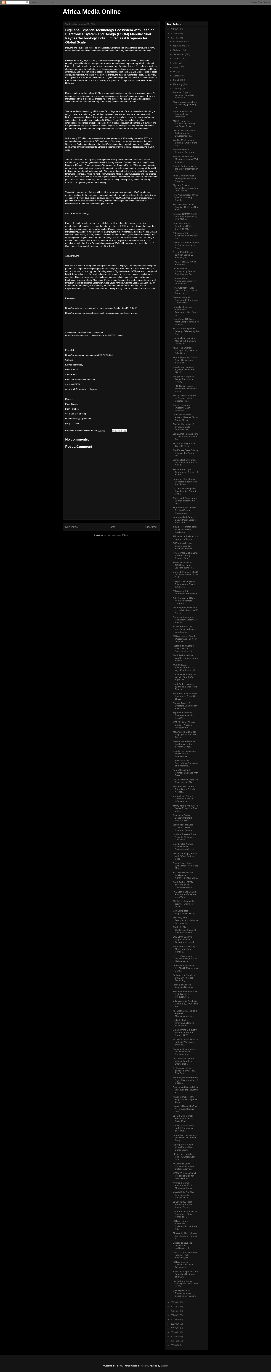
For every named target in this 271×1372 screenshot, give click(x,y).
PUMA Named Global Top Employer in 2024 (185, 781)
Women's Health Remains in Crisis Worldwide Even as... (185, 1042)
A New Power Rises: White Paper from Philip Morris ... (185, 866)
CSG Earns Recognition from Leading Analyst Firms (184, 491)
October (177, 50)
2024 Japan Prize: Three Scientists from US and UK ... (185, 236)
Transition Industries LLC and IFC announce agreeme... (185, 1128)
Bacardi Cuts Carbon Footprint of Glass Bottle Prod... (183, 1118)
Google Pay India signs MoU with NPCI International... (184, 754)
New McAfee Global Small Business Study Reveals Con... (185, 555)
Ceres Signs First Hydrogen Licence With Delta (185, 773)
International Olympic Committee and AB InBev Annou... (183, 799)
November (178, 45)
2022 (173, 1306)
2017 (173, 1328)
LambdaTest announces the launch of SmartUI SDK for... (185, 462)
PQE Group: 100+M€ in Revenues (184, 263)
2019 (173, 1319)
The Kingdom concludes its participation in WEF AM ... (185, 610)
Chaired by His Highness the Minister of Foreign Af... (185, 1236)
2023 (173, 1302)
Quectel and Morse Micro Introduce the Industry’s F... (185, 1090)
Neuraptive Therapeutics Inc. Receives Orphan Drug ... (185, 1138)
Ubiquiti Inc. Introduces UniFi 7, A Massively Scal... (184, 1157)
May (175, 71)
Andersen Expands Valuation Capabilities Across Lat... (184, 95)
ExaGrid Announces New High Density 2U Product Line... (185, 994)
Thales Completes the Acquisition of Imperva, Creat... (185, 1099)
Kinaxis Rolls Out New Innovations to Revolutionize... (183, 1195)
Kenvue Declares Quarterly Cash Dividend (181, 408)
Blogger (164, 1366)
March (176, 80)
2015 (173, 1336)
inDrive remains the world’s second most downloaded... (184, 629)
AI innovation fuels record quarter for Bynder (185, 537)
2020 (173, 1315)
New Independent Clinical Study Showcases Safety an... (185, 360)
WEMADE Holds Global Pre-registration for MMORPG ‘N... (184, 1176)
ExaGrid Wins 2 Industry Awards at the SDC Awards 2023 (185, 1032)
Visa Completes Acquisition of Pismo (184, 912)
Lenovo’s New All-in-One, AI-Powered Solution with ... (185, 1109)
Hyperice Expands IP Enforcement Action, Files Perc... (184, 715)
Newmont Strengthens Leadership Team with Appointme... (185, 482)
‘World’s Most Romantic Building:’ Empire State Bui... (185, 143)
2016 (173, 1332)
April (175, 75)
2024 (173, 37)
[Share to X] (119, 430)
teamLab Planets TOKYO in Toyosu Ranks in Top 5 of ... (185, 575)
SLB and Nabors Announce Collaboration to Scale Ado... (185, 1225)
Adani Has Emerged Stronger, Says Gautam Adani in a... (185, 350)
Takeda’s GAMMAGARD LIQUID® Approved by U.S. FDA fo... (185, 217)
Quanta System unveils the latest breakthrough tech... (185, 169)
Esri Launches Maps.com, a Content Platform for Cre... (185, 436)
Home (112, 527)
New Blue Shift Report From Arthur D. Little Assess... (184, 789)
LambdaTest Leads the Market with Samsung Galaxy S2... (185, 341)
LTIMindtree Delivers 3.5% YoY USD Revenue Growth (183, 827)
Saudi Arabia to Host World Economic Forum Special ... (185, 658)
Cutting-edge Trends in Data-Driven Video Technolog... (184, 978)
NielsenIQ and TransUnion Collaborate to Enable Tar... (186, 920)
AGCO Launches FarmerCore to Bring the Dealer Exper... (184, 124)
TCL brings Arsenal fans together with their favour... (184, 904)
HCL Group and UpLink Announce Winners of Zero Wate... (184, 894)
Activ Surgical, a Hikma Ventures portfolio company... (184, 601)
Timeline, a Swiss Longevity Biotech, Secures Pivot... (183, 818)
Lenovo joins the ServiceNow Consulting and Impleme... (185, 763)
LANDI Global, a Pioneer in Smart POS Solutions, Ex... (185, 1255)
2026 (173, 29)
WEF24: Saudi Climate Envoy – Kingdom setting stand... (184, 725)
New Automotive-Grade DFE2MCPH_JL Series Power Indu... (185, 290)
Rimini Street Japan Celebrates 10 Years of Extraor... (185, 472)
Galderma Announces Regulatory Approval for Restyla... (185, 620)
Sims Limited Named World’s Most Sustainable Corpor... (184, 846)
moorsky (144, 1366)
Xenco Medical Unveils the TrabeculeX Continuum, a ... (184, 1051)
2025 (173, 33)
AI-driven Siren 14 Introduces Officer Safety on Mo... (183, 226)
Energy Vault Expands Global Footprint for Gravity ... (183, 379)
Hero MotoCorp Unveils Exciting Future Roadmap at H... (184, 510)
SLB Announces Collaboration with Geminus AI (183, 1265)
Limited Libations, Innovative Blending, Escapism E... (184, 1023)
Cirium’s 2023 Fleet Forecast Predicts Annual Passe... (182, 1204)
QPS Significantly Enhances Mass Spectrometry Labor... (185, 1293)
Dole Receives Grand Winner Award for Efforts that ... (183, 1061)
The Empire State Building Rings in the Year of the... (186, 453)
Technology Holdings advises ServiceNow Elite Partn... (184, 1071)
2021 (173, 1311)
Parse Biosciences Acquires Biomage (183, 986)
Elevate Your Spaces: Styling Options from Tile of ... (184, 369)
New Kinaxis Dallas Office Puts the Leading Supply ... (185, 197)
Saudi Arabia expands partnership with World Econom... (185, 687)
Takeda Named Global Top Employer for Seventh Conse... (184, 744)
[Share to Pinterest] (125, 430)
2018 (173, 1324)
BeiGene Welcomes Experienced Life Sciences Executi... (183, 546)
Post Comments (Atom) (117, 535)
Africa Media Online (92, 11)
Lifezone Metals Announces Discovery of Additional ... (185, 281)
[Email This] (113, 430)
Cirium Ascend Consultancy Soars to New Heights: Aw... (184, 271)
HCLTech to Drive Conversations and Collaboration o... (183, 1166)
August (177, 58)
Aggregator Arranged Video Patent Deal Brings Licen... (183, 1147)
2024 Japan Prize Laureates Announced (185, 592)
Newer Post (71, 527)
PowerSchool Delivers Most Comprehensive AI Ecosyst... (186, 322)
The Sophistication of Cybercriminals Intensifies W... (183, 427)
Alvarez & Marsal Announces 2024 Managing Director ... (184, 1185)
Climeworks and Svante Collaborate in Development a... (184, 133)
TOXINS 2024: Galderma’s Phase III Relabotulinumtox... (184, 930)
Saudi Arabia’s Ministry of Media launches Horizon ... (185, 949)
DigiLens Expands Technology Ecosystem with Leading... (185, 188)
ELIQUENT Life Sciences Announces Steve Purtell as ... (185, 1214)
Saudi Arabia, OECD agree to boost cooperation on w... (183, 885)
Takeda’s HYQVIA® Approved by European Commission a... (185, 300)
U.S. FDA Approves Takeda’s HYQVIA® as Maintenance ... (185, 959)
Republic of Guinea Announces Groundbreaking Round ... (185, 311)
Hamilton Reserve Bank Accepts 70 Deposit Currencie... (184, 837)
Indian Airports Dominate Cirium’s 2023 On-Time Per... (185, 1004)
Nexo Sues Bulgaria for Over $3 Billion (184, 444)
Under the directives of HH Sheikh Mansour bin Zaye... (186, 968)
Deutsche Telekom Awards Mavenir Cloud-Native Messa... (185, 417)
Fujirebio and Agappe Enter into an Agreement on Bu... (183, 648)
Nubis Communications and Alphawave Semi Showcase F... (184, 178)
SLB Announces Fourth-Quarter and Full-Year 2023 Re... (185, 639)
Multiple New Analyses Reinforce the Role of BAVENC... (184, 584)
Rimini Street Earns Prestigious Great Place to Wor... (185, 1284)
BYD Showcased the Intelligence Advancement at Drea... (186, 875)
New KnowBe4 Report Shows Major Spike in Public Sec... (184, 520)
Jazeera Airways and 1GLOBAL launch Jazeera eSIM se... (183, 565)
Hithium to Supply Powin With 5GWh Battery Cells (185, 856)
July (175, 63)
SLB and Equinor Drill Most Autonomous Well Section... (185, 159)
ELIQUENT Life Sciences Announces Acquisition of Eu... (185, 696)
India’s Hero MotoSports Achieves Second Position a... (185, 529)
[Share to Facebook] (122, 430)
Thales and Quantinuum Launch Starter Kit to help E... (185, 501)
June (176, 67)
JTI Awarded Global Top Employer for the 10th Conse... (185, 734)
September (179, 54)
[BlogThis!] (116, 430)
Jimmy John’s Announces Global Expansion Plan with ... (185, 808)
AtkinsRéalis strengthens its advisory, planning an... (185, 104)
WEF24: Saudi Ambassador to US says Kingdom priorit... (185, 667)
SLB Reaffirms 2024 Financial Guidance (183, 151)
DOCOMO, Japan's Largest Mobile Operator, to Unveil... (184, 939)
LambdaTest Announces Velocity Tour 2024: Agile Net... (185, 677)
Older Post (151, 527)
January (177, 88)
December (178, 41)
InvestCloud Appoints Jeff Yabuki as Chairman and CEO (185, 1274)
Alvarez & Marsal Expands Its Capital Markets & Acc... (186, 245)
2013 (173, 1345)
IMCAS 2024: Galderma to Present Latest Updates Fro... (184, 398)
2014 (173, 1341)
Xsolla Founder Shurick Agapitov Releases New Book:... (186, 207)
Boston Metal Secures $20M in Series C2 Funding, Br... (183, 255)
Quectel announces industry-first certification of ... (182, 1245)
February (178, 84)
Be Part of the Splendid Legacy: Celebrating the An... (186, 331)
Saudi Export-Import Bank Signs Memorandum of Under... (185, 1080)
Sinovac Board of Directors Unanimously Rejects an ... (185, 706)
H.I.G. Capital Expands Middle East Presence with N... (185, 389)
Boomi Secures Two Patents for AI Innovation (182, 114)
